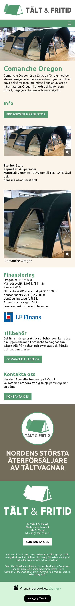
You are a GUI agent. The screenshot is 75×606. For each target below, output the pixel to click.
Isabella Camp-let (20, 569)
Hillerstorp (35, 574)
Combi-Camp (50, 569)
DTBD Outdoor (22, 571)
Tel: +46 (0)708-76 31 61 (37, 533)
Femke (35, 571)
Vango (58, 571)
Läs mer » (55, 588)
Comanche (36, 569)
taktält (65, 554)
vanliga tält (11, 557)
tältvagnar (54, 554)
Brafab (66, 571)
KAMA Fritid (46, 571)
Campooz (63, 566)
